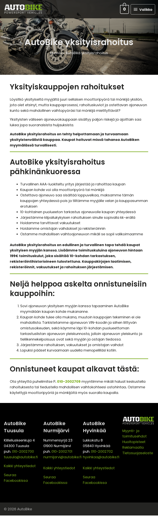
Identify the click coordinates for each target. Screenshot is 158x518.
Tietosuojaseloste (137, 453)
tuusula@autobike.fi (21, 457)
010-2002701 (61, 451)
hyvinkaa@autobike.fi (101, 457)
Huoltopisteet (133, 441)
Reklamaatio (133, 447)
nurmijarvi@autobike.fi (62, 457)
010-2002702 (102, 451)
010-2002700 (23, 451)
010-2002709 (69, 381)
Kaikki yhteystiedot (20, 465)
